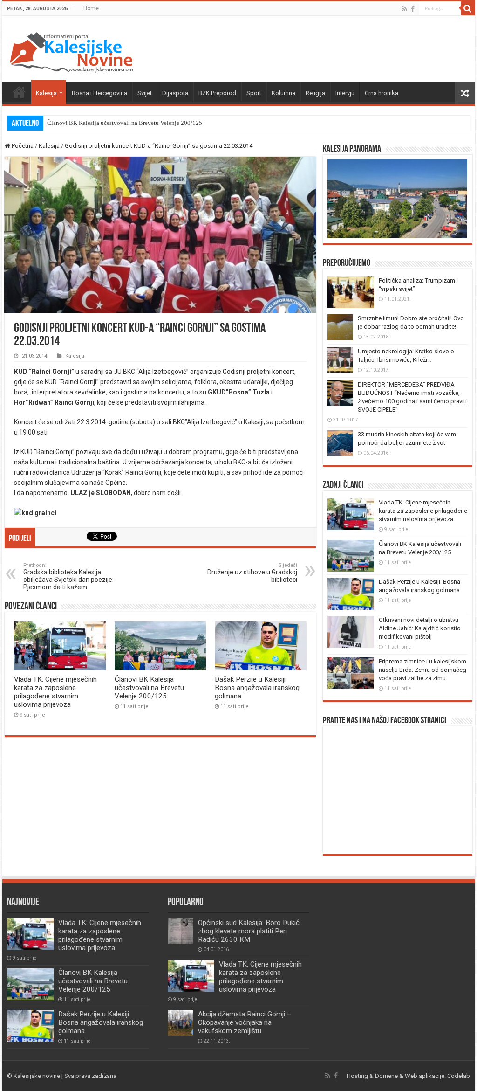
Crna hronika (381, 93)
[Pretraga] (468, 8)
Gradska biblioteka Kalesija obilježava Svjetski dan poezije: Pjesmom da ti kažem (68, 576)
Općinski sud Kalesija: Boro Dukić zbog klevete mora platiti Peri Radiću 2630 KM (249, 931)
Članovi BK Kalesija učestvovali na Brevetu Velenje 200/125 (124, 122)
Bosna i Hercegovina (99, 93)
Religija (315, 93)
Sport (253, 93)
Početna (19, 92)
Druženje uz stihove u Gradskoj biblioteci (252, 572)
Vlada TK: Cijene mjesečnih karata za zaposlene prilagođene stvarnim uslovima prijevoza (55, 692)
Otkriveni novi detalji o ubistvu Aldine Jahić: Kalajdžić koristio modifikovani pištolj (420, 628)
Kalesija (46, 93)
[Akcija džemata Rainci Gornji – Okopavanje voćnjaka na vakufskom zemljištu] (180, 1023)
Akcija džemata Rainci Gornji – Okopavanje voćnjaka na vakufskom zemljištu (244, 1022)
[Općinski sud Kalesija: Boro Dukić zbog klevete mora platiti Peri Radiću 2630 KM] (180, 931)
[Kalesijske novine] (71, 50)
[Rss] (404, 8)
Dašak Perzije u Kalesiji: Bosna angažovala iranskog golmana (257, 687)
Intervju (344, 93)
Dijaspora (175, 93)
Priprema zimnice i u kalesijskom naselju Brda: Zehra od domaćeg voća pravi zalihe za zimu (422, 670)
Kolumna (283, 93)
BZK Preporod (217, 93)
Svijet (144, 93)
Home (91, 8)
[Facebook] (413, 8)
